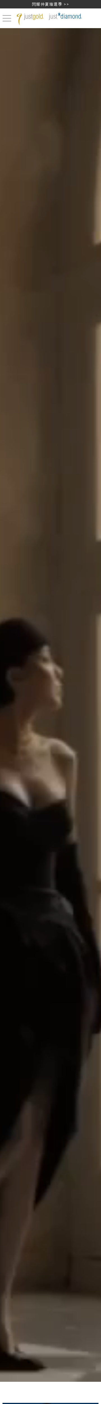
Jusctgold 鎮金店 (50, 18)
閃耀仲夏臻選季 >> (50, 4)
